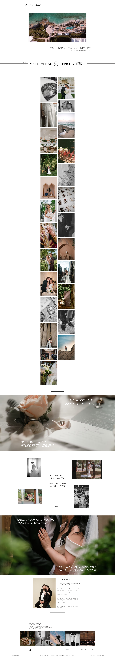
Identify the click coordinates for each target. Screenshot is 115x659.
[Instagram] (30, 650)
